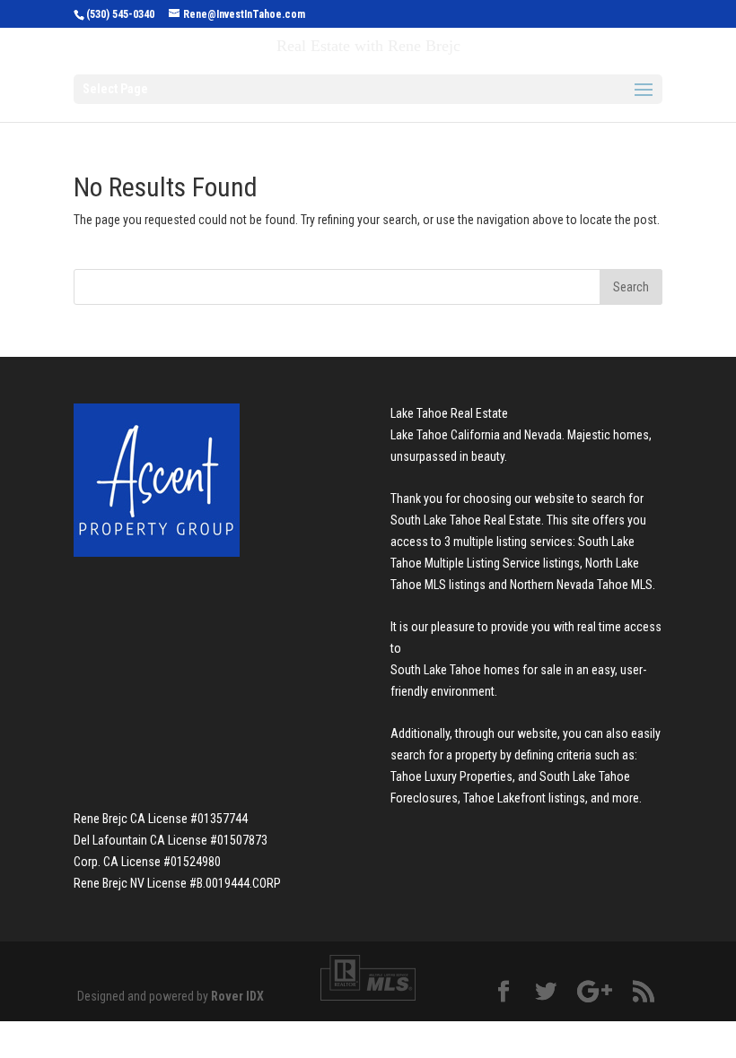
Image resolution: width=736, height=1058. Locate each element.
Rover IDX (237, 996)
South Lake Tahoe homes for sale (476, 670)
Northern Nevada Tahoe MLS (581, 584)
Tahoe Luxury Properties (451, 776)
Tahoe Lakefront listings (524, 798)
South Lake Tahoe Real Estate (465, 520)
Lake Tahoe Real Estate (449, 413)
